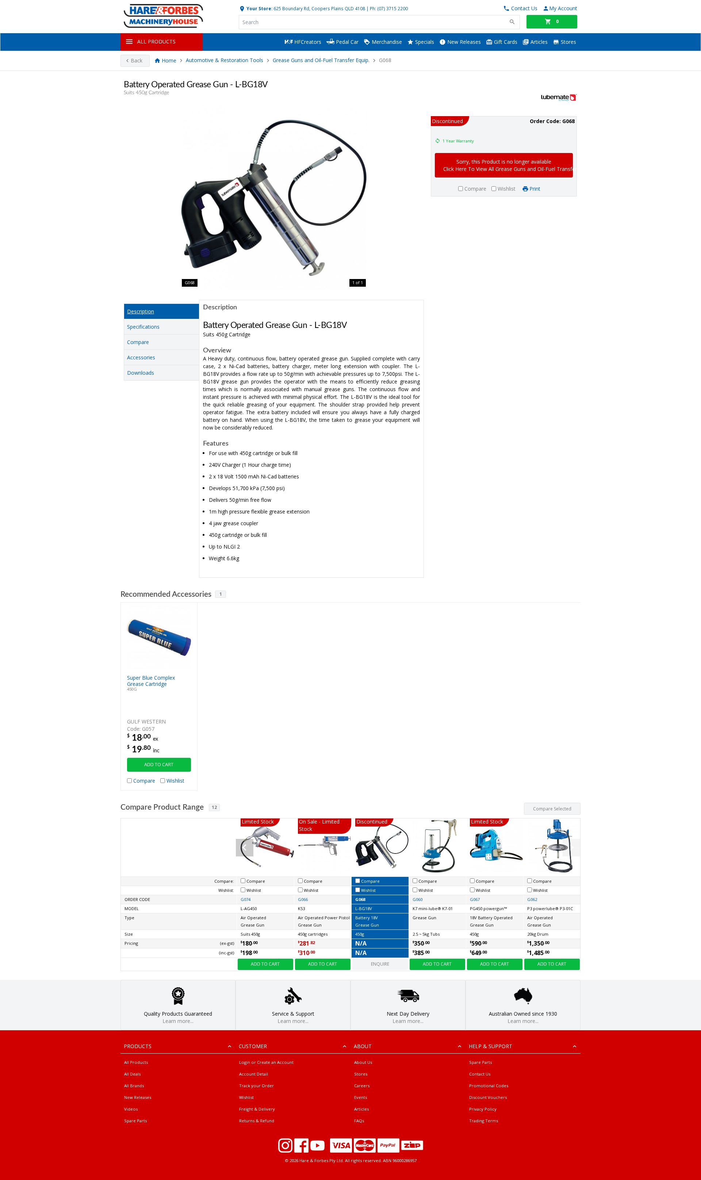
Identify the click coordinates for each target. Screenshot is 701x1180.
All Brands (134, 1085)
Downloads (140, 372)
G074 (245, 899)
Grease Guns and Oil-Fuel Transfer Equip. (321, 60)
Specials (424, 41)
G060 (417, 899)
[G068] (274, 198)
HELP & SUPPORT (490, 1046)
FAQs (359, 1120)
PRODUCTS (138, 1046)
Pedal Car (346, 41)
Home (169, 60)
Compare (138, 342)
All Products (136, 1062)
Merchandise (386, 41)
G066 (303, 899)
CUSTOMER (253, 1046)
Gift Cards (505, 41)
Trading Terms (483, 1120)
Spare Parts (135, 1120)
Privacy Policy (483, 1109)
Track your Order (256, 1085)
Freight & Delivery (257, 1109)
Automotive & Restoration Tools (224, 60)
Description (140, 311)
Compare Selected (552, 809)
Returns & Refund (256, 1120)
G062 (532, 899)
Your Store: (258, 8)
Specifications (143, 326)
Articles (538, 41)
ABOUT (363, 1046)
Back (136, 60)
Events (360, 1097)
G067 (475, 899)
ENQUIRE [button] (380, 964)
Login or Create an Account (266, 1062)
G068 (360, 899)
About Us (363, 1062)
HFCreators (307, 41)
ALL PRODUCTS (156, 41)
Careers (361, 1085)
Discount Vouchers (488, 1097)
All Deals (132, 1074)
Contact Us (479, 1074)
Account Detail (253, 1074)
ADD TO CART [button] (158, 764)
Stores (567, 41)
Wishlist (246, 1097)
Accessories (141, 357)
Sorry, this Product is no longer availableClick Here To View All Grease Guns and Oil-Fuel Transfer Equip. (508, 165)
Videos (131, 1109)
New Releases (463, 41)
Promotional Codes (488, 1085)
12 (214, 807)
